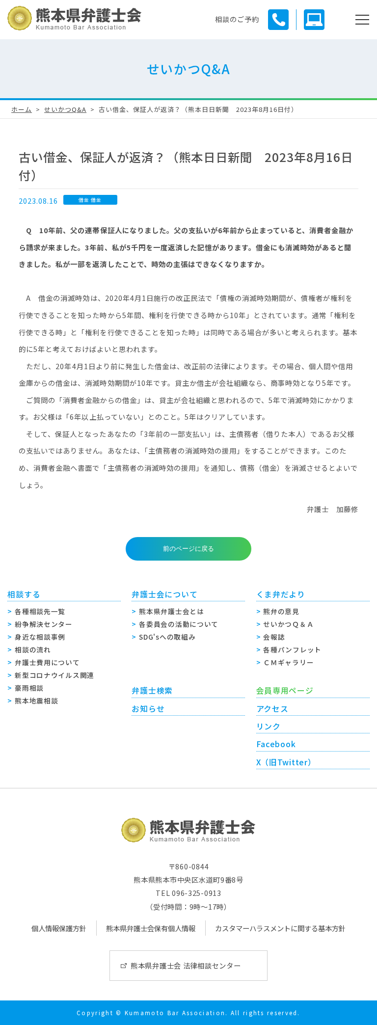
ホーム (21, 109)
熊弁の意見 (281, 611)
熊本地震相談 (36, 700)
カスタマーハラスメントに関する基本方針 (280, 928)
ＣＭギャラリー (288, 662)
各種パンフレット (292, 649)
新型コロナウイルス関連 (54, 675)
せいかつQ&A (65, 109)
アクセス (272, 708)
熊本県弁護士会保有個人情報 (150, 928)
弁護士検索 (152, 690)
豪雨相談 (29, 688)
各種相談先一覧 (40, 611)
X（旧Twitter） (286, 762)
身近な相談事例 (40, 637)
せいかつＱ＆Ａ (288, 624)
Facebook (276, 744)
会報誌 (274, 637)
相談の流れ (33, 649)
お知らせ (148, 708)
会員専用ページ (285, 690)
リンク (268, 726)
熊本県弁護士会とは (171, 611)
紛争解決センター (44, 624)
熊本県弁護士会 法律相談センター (186, 965)
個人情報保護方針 (58, 928)
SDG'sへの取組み (167, 637)
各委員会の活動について (178, 624)
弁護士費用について (47, 662)
